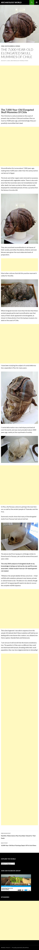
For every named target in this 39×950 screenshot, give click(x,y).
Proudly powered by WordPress (20, 947)
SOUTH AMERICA (10, 46)
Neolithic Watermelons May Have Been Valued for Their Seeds (18, 836)
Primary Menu (36, 2)
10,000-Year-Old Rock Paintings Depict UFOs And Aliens (18, 844)
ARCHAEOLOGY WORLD (11, 2)
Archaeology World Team (19, 60)
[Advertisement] (19, 85)
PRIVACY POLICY (5, 947)
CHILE (2, 46)
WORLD (17, 46)
